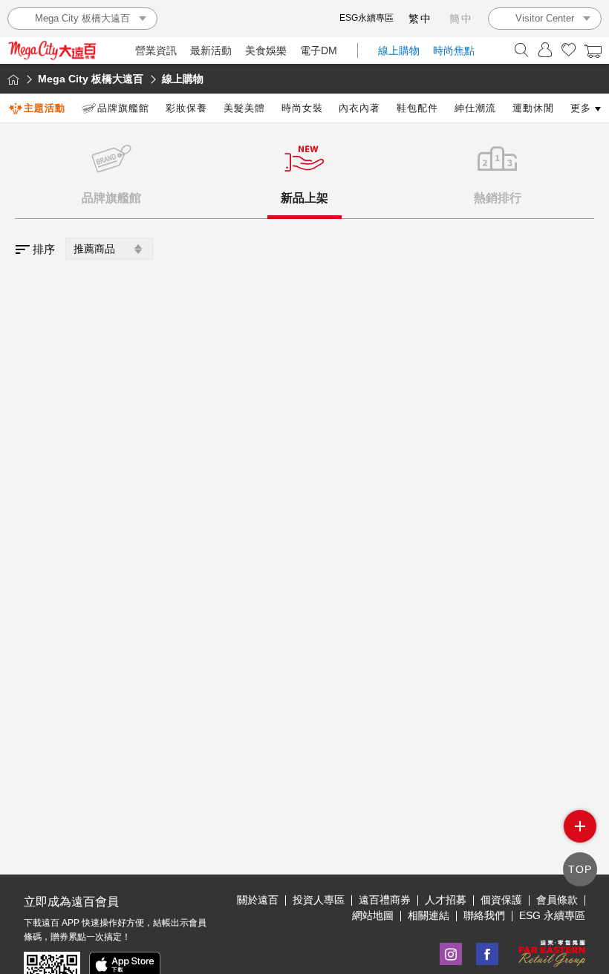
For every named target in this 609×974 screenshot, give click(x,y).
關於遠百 (258, 900)
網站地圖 (373, 915)
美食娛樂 (266, 50)
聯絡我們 (484, 915)
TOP (580, 869)
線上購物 (399, 50)
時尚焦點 (454, 50)
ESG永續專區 (366, 18)
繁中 (420, 18)
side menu (580, 826)
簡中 (461, 18)
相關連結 (428, 915)
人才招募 (445, 900)
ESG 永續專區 (552, 915)
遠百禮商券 (385, 900)
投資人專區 (319, 900)
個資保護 (501, 900)
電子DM (318, 50)
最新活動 (211, 50)
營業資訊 (156, 50)
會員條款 (557, 900)
